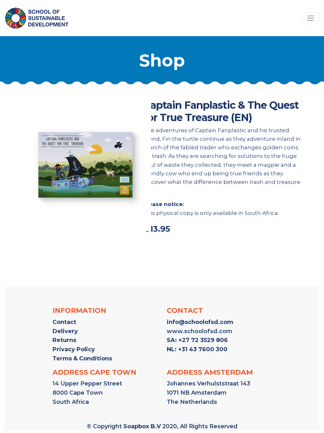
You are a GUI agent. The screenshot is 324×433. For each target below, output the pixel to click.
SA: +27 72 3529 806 (197, 340)
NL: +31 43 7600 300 (197, 349)
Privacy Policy (74, 349)
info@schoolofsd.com (200, 322)
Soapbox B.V (142, 426)
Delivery (65, 331)
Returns (64, 340)
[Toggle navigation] (310, 18)
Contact (64, 322)
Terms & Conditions (82, 358)
